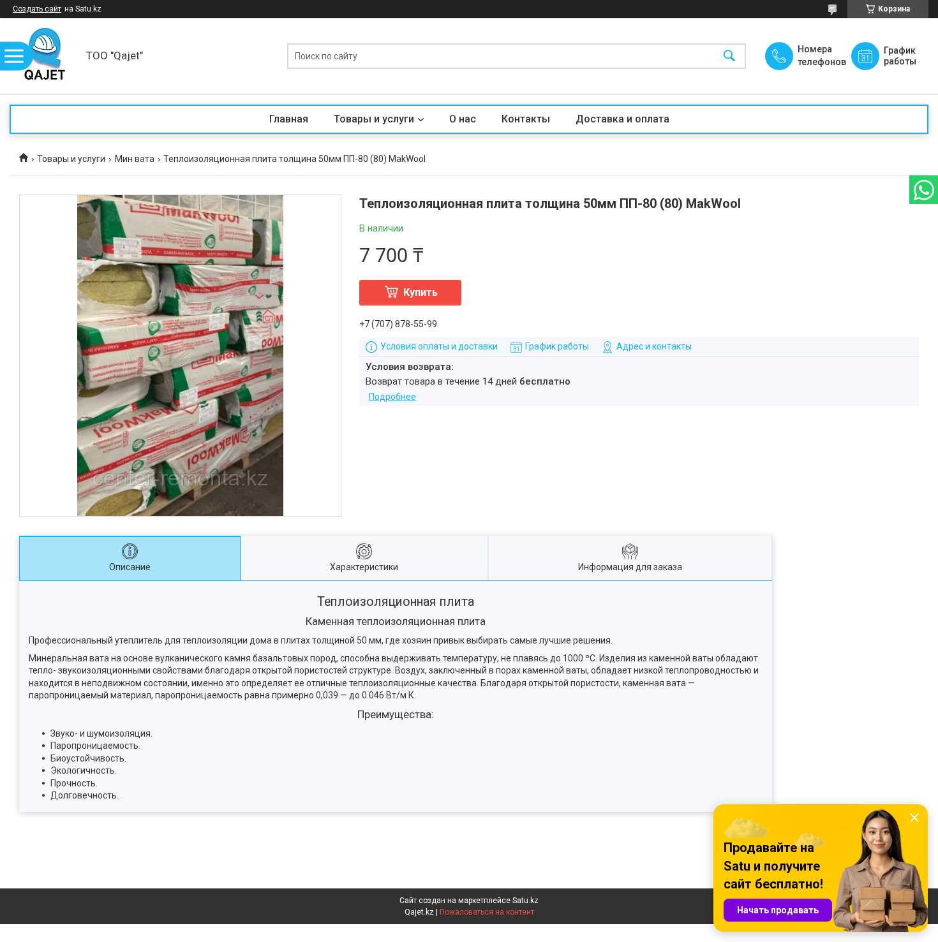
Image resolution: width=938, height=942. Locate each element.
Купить (420, 292)
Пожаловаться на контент (487, 912)
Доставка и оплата (622, 119)
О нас (462, 119)
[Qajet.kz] (45, 56)
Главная (288, 119)
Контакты (526, 119)
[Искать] (729, 56)
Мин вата (134, 159)
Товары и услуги (374, 119)
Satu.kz (525, 900)
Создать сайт (37, 8)
